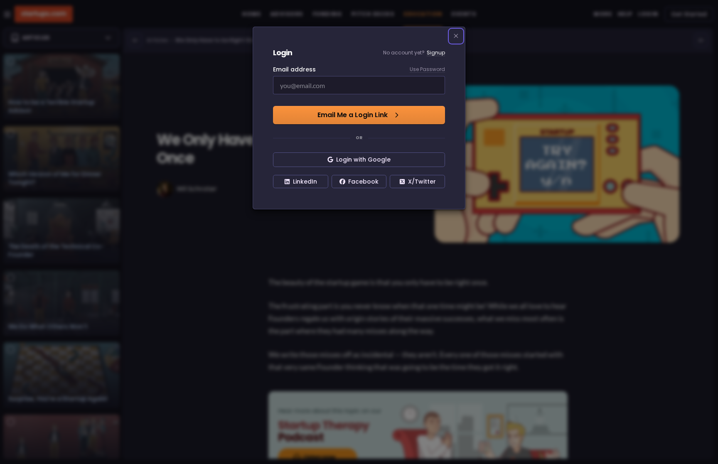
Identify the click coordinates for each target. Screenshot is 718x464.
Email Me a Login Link (352, 115)
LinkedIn (305, 181)
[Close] (456, 36)
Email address (294, 69)
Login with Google (363, 159)
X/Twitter (422, 181)
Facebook (363, 181)
